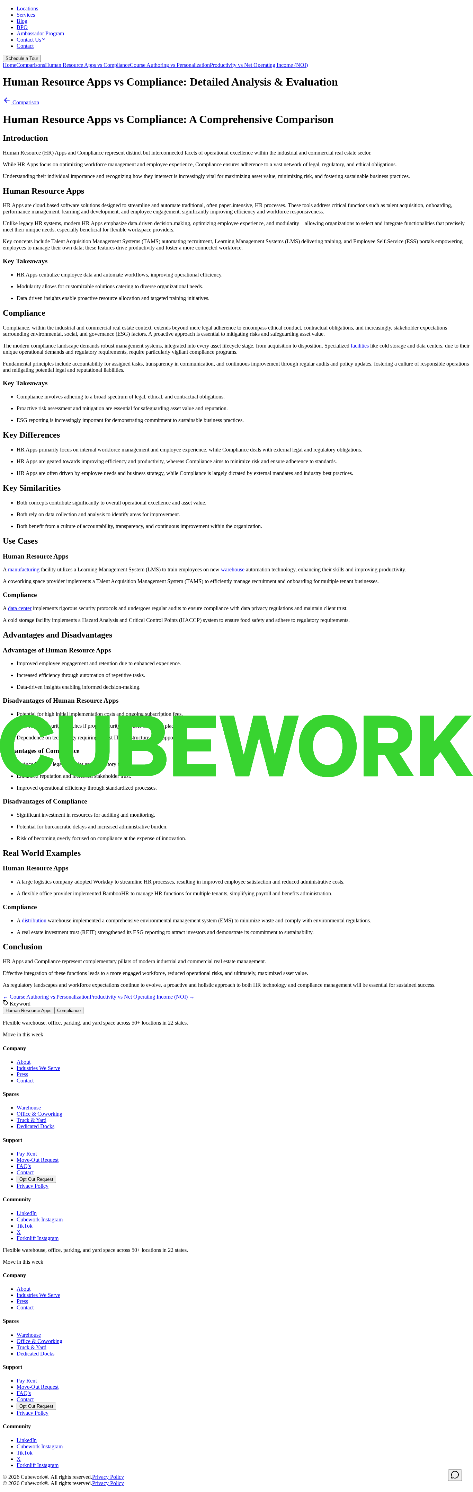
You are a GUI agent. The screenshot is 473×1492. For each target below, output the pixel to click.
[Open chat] (455, 1475)
